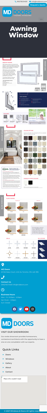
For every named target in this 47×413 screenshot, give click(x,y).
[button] (38, 5)
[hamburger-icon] (41, 19)
